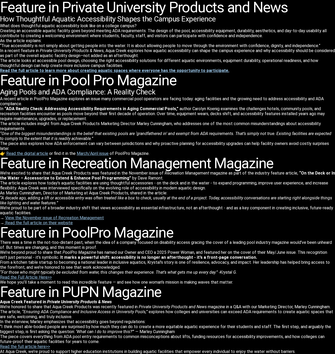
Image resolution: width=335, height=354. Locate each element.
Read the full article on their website (38, 222)
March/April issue (93, 153)
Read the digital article (27, 153)
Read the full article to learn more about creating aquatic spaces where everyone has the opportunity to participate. (114, 70)
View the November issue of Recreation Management (54, 217)
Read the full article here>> (25, 346)
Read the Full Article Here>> (26, 277)
